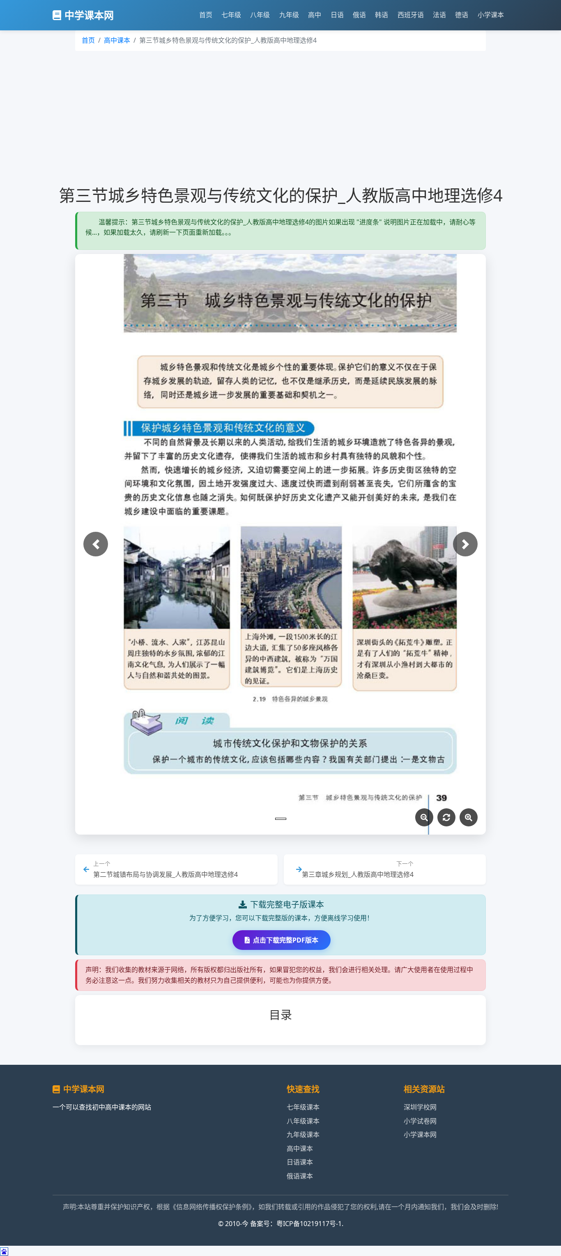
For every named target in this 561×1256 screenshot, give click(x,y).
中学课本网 (89, 15)
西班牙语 (411, 14)
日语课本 (300, 1162)
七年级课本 (303, 1107)
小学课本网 (420, 1134)
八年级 (260, 14)
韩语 (381, 14)
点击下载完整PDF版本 (285, 940)
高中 (314, 14)
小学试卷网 (420, 1121)
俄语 (359, 14)
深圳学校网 (420, 1107)
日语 (337, 14)
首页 (205, 14)
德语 (461, 14)
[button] (95, 544)
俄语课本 (300, 1176)
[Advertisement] (280, 118)
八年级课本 (303, 1121)
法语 (439, 14)
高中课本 (117, 40)
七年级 (231, 14)
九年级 (289, 14)
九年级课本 (303, 1134)
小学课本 (491, 14)
